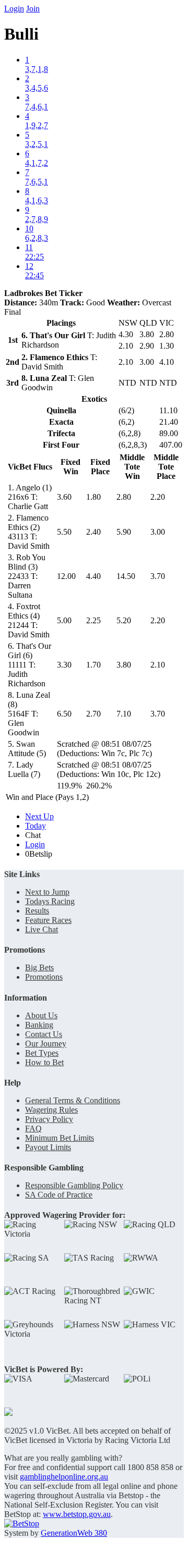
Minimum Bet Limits (59, 1137)
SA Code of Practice (58, 1194)
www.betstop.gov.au (77, 1514)
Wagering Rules (51, 1109)
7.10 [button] (123, 713)
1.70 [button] (93, 664)
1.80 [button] (93, 496)
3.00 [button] (157, 531)
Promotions (44, 976)
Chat (33, 835)
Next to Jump (47, 891)
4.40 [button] (93, 576)
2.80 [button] (123, 496)
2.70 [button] (93, 713)
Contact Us (43, 1034)
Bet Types (41, 1052)
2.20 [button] (157, 496)
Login (14, 8)
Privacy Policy (49, 1119)
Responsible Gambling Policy (74, 1185)
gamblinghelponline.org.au (64, 1476)
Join (33, 8)
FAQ (33, 1128)
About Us (41, 1015)
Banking (39, 1024)
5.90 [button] (123, 531)
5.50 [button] (64, 531)
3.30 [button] (64, 664)
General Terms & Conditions (72, 1100)
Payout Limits (48, 1147)
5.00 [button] (64, 620)
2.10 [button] (157, 664)
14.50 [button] (125, 576)
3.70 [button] (157, 576)
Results (37, 910)
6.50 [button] (64, 713)
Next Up (39, 816)
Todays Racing (50, 901)
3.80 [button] (123, 664)
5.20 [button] (123, 620)
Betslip (38, 853)
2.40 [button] (93, 531)
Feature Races (48, 920)
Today (35, 825)
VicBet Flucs (30, 466)
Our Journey (45, 1043)
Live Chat (41, 929)
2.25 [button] (93, 620)
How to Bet (44, 1062)
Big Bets (39, 967)
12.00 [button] (66, 576)
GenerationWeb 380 (74, 1532)
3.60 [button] (64, 496)
